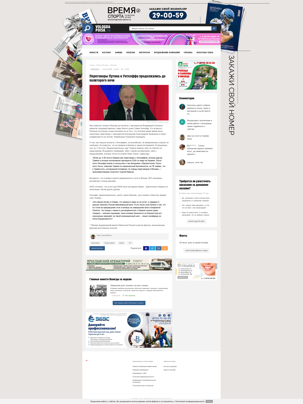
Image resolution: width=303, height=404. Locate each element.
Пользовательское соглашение (143, 385)
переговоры (95, 243)
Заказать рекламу (170, 370)
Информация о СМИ (139, 373)
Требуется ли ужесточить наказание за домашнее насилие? (195, 185)
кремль (121, 243)
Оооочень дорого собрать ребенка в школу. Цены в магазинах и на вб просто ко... (198, 109)
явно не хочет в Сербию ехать (198, 137)
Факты (183, 235)
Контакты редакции (170, 366)
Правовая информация (140, 370)
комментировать (97, 248)
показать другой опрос (196, 221)
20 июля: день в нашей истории (193, 242)
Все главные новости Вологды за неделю (129, 303)
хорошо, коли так (195, 162)
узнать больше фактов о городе (196, 250)
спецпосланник (109, 243)
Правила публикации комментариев (145, 366)
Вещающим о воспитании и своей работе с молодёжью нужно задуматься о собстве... (199, 124)
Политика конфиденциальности (143, 377)
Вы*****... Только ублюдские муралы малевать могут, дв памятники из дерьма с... (200, 149)
